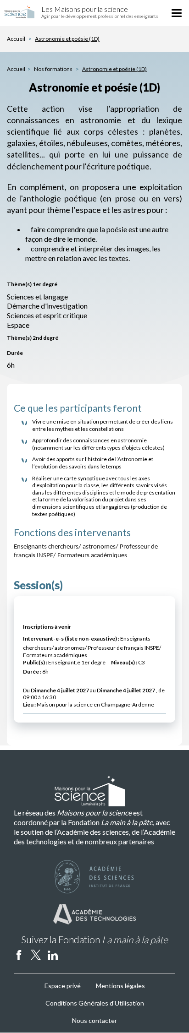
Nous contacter (94, 1020)
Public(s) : (35, 662)
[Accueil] (19, 12)
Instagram (70, 955)
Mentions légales (120, 986)
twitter (36, 955)
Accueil (16, 38)
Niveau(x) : (124, 662)
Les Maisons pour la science (84, 9)
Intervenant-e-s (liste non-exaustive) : (71, 638)
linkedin (53, 955)
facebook (19, 955)
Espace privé (62, 986)
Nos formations (53, 68)
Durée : (32, 671)
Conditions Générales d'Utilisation (94, 1003)
